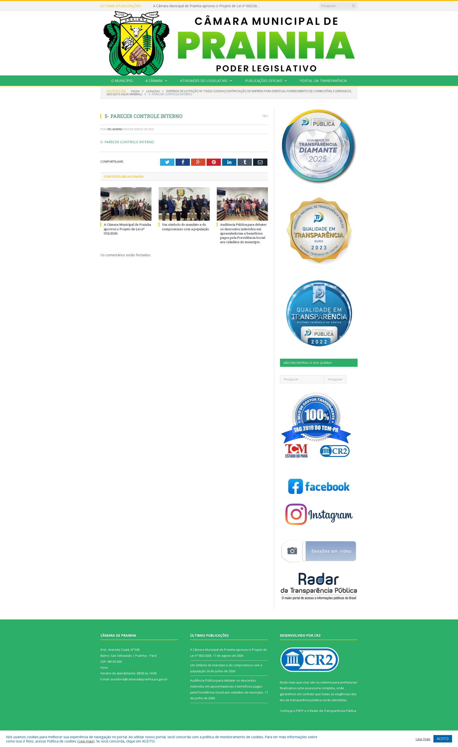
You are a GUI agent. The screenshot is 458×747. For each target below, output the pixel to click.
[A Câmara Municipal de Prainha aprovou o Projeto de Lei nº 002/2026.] (125, 204)
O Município (122, 80)
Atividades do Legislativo (203, 80)
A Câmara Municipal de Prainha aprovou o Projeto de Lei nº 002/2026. (127, 228)
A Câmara (154, 80)
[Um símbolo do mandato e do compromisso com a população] (184, 204)
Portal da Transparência (323, 80)
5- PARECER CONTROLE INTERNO (127, 142)
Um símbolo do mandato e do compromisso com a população (201, 6)
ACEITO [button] (443, 738)
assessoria (313, 688)
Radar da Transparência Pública (333, 711)
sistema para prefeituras (338, 682)
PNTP (300, 711)
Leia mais (85, 741)
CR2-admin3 (114, 129)
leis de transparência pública (301, 700)
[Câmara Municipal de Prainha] (229, 42)
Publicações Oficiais (263, 80)
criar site (309, 682)
